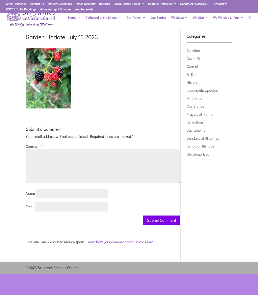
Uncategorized (198, 154)
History (192, 82)
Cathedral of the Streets (101, 18)
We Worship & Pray (226, 18)
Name (30, 193)
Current (192, 66)
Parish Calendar (85, 4)
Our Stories (158, 18)
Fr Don (192, 74)
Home (72, 18)
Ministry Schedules (60, 4)
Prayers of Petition (201, 114)
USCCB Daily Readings (21, 9)
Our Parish (133, 18)
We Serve (177, 18)
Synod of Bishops (200, 146)
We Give (198, 18)
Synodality (220, 4)
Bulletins (193, 50)
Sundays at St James (203, 138)
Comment (34, 146)
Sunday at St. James (193, 4)
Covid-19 (193, 58)
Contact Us (37, 4)
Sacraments (196, 130)
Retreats (104, 4)
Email (30, 206)
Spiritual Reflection (160, 4)
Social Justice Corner (126, 4)
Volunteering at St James (55, 9)
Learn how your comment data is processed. (120, 241)
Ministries (194, 98)
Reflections (195, 122)
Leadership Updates (202, 90)
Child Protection (16, 4)
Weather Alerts (84, 9)
